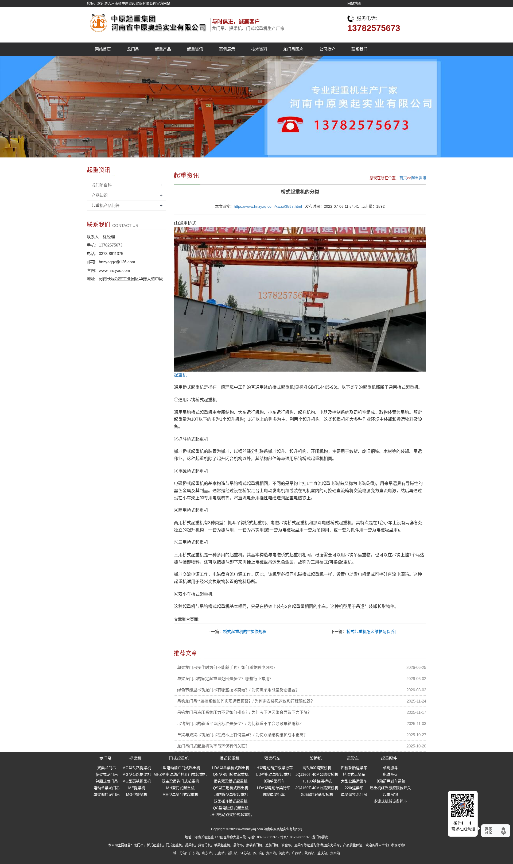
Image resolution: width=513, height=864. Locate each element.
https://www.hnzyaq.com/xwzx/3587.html (268, 206)
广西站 (296, 853)
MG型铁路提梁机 (136, 768)
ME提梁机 (136, 788)
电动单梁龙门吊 (107, 788)
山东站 (207, 853)
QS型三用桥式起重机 (230, 788)
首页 (403, 178)
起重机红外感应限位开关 (390, 788)
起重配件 (389, 758)
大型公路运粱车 (354, 781)
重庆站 (322, 853)
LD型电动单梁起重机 (273, 774)
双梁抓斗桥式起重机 (230, 801)
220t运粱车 (354, 788)
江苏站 (245, 853)
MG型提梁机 (136, 794)
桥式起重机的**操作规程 (244, 631)
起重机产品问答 (106, 205)
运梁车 (353, 758)
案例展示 (227, 49)
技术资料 (259, 49)
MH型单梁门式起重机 (180, 794)
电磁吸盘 (390, 774)
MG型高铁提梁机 (136, 781)
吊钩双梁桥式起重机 (230, 781)
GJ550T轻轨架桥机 (317, 794)
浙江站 (232, 853)
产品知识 (100, 195)
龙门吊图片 (293, 49)
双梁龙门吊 (106, 768)
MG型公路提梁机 (136, 774)
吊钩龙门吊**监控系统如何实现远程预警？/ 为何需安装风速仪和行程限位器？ (246, 701)
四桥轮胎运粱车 (354, 768)
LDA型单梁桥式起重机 (230, 768)
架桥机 (316, 758)
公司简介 (327, 49)
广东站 (194, 853)
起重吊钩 (390, 794)
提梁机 (135, 758)
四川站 (258, 853)
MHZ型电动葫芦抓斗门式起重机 (180, 774)
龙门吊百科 (102, 185)
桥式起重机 (229, 758)
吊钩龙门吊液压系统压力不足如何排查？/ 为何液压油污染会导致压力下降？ (244, 712)
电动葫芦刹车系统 (390, 781)
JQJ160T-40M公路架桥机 (317, 774)
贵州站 (271, 853)
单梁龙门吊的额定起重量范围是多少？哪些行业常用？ (225, 678)
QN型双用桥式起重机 (230, 774)
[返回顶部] (504, 830)
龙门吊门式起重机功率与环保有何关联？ (213, 746)
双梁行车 (272, 758)
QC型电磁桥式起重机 (230, 808)
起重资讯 (195, 49)
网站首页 (103, 49)
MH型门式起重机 (180, 788)
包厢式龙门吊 (106, 781)
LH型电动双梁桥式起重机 (230, 814)
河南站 (284, 853)
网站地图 (354, 3)
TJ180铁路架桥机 (317, 781)
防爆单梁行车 (273, 794)
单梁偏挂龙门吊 (107, 794)
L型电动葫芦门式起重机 (180, 768)
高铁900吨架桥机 (316, 768)
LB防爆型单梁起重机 (230, 794)
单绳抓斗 (390, 768)
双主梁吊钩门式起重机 (180, 781)
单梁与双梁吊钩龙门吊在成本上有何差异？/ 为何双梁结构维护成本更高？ (242, 734)
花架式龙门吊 (106, 774)
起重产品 (163, 49)
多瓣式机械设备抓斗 (390, 801)
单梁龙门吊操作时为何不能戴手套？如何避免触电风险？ (227, 667)
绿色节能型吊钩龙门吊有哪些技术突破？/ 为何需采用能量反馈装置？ (238, 690)
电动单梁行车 (273, 781)
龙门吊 (133, 49)
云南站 (219, 853)
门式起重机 (179, 758)
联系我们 (359, 49)
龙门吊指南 (320, 837)
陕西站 (309, 853)
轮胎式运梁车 (354, 774)
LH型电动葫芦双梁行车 (273, 768)
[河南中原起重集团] (147, 21)
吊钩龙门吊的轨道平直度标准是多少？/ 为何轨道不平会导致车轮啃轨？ (240, 723)
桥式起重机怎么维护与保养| (371, 631)
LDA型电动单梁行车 (273, 788)
